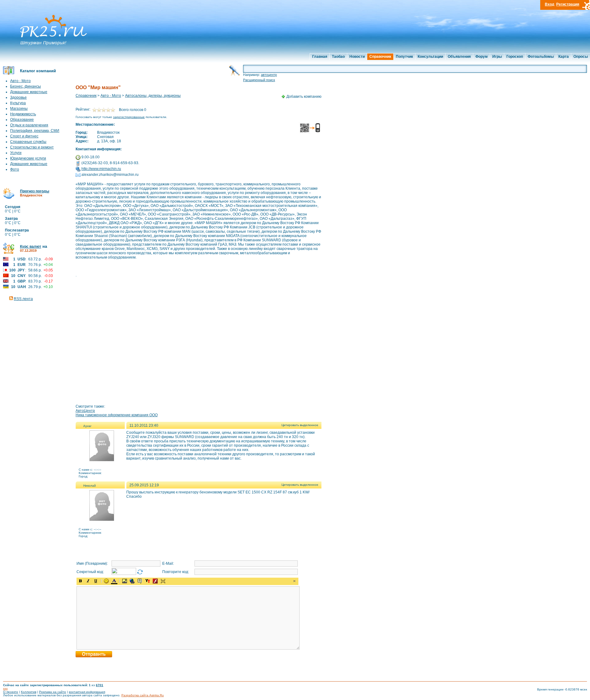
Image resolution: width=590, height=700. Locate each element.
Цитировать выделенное (299, 425)
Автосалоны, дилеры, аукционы (153, 95)
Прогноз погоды (34, 191)
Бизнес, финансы (25, 86)
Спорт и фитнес (24, 136)
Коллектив (28, 692)
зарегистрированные (129, 117)
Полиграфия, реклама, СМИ (34, 131)
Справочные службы (28, 142)
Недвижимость (23, 114)
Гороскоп (514, 56)
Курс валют (30, 246)
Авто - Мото (20, 81)
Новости (357, 56)
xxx (5, 688)
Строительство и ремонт (32, 147)
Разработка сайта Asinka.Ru (142, 695)
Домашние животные (28, 92)
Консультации (430, 56)
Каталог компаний (38, 71)
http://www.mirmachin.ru (101, 169)
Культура (18, 103)
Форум (481, 56)
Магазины (19, 108)
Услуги (16, 153)
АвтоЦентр (85, 411)
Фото (14, 169)
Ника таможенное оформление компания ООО (117, 415)
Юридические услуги (28, 158)
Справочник (380, 56)
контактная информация (87, 692)
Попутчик (404, 56)
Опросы (580, 56)
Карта (563, 56)
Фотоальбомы (541, 56)
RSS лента (23, 299)
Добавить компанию (303, 96)
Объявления (459, 56)
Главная (319, 56)
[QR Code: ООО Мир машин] (310, 133)
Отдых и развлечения (29, 125)
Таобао (338, 56)
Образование (22, 119)
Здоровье (18, 97)
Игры (497, 56)
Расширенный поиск (259, 80)
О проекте (10, 692)
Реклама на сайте (52, 692)
